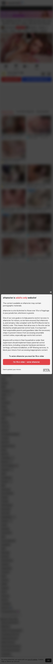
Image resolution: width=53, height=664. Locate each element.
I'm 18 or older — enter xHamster (26, 362)
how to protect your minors (12, 369)
